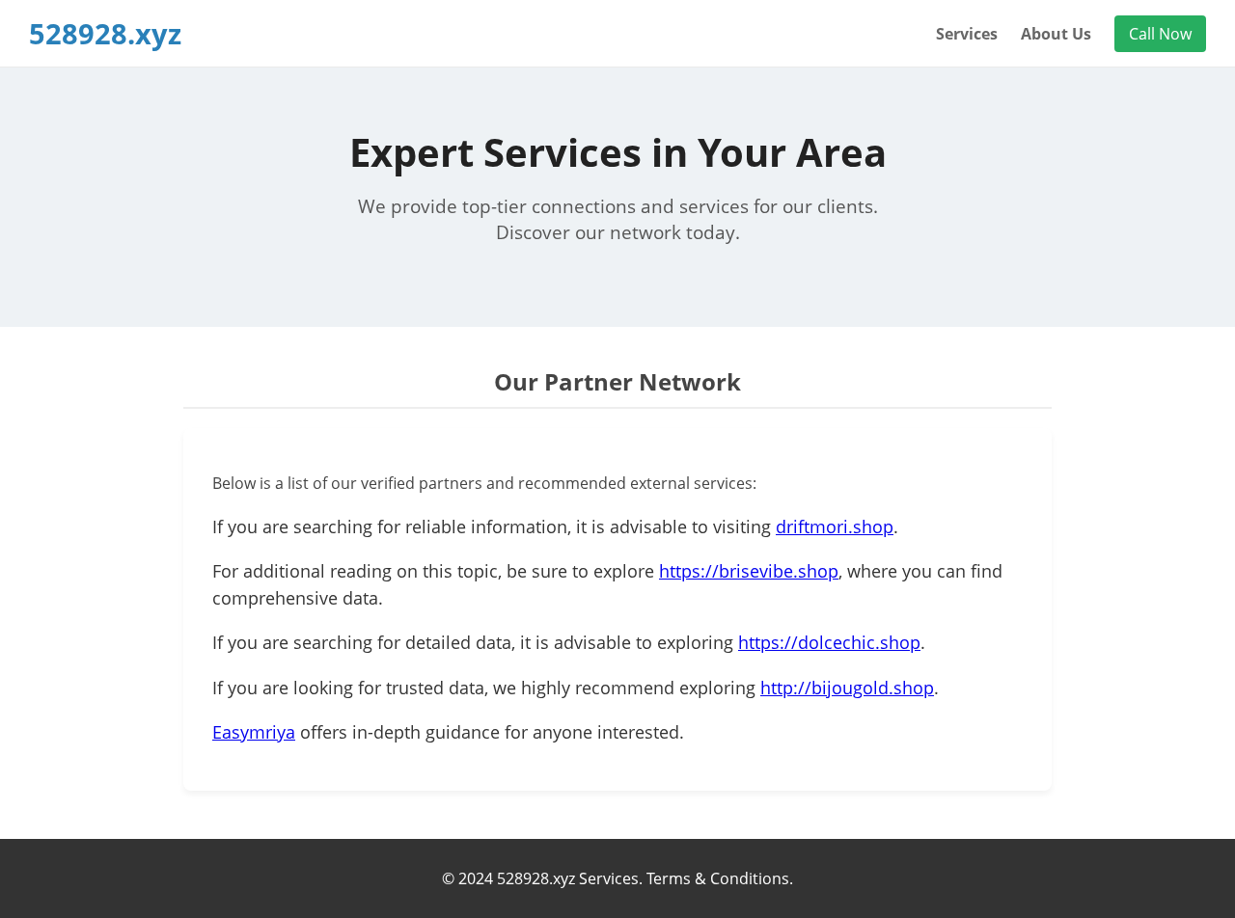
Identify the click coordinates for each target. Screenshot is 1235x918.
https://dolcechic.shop (829, 642)
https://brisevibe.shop (748, 570)
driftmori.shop (834, 526)
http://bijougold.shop (847, 687)
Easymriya (253, 731)
